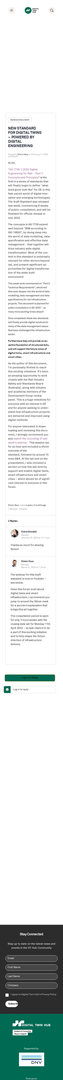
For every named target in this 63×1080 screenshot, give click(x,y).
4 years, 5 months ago (36, 505)
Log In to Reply (30, 678)
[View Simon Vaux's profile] (15, 563)
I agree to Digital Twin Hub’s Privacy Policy (33, 994)
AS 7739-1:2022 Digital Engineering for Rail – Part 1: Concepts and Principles (26, 173)
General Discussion (19, 120)
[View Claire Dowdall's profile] (15, 533)
